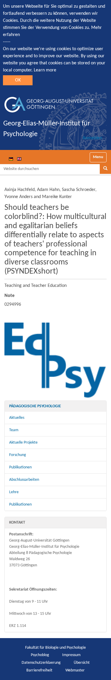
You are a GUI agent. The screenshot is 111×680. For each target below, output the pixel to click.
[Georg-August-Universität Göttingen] (48, 102)
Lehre (14, 492)
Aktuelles (16, 418)
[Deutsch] (11, 158)
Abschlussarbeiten (24, 480)
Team (13, 430)
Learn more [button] (45, 70)
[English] (19, 158)
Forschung (17, 455)
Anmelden (92, 138)
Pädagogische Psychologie (35, 406)
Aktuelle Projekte (23, 442)
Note (9, 295)
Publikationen (20, 467)
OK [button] (18, 80)
